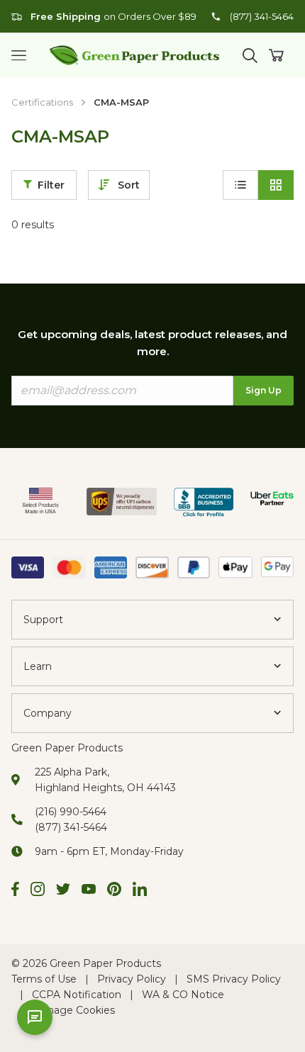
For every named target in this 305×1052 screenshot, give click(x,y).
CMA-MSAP (121, 102)
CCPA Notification (76, 994)
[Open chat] (34, 1017)
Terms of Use (44, 979)
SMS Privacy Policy (234, 979)
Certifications (42, 102)
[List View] (240, 185)
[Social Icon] (15, 891)
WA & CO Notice (183, 994)
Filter (51, 185)
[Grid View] (276, 185)
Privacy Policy (131, 979)
